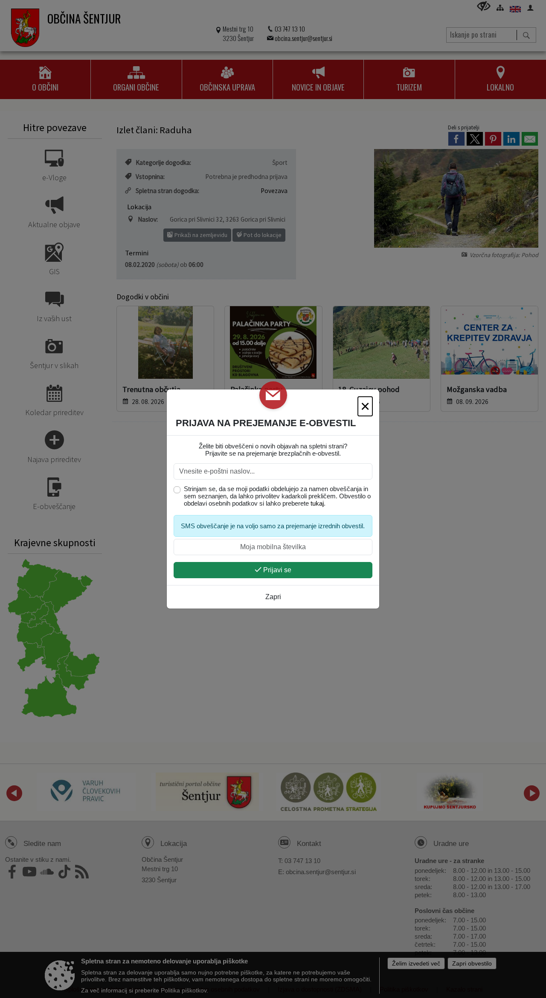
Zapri (273, 596)
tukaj (317, 503)
